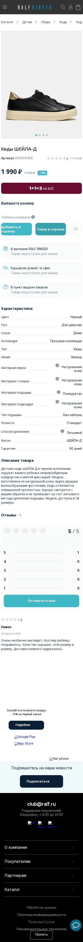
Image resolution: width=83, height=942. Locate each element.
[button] (36, 135)
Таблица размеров (15, 217)
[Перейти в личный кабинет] (70, 8)
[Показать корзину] (78, 8)
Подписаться (38, 781)
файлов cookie (15, 917)
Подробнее (22, 725)
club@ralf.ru (41, 804)
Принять (41, 934)
